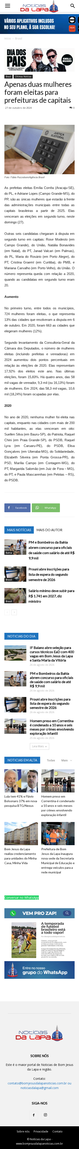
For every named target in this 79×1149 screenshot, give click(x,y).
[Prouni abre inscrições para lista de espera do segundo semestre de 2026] (15, 574)
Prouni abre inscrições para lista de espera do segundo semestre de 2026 (49, 574)
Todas (51, 760)
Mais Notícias (19, 530)
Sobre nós (23, 1131)
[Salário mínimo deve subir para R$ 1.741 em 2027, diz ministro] (15, 595)
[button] (73, 6)
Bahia (9, 552)
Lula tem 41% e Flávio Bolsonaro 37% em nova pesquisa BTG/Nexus (20, 800)
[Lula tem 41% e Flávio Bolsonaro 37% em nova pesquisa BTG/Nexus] (21, 780)
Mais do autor (49, 530)
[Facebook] (33, 1115)
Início (7, 38)
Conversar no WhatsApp (21, 897)
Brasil (18, 38)
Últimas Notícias (23, 76)
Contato (57, 1131)
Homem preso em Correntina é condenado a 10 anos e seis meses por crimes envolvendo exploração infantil (52, 727)
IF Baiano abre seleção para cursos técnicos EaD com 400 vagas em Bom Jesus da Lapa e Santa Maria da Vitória (52, 653)
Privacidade (41, 1131)
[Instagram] (45, 1115)
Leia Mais (38, 746)
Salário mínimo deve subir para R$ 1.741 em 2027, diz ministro (51, 596)
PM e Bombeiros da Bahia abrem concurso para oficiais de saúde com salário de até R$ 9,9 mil (51, 679)
